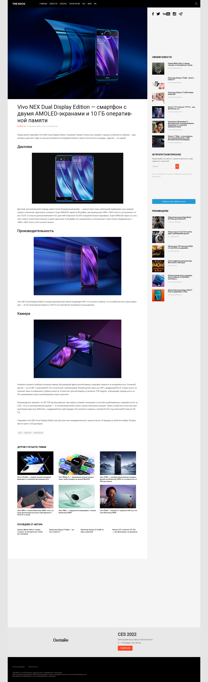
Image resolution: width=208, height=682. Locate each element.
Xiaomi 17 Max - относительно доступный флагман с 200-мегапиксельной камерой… (180, 138)
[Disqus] (78, 591)
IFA (95, 4)
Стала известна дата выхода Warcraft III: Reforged (180, 262)
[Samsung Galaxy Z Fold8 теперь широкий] (158, 98)
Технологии (74, 4)
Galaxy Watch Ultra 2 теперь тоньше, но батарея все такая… (180, 64)
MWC (90, 4)
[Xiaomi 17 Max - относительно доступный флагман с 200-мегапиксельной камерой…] (158, 141)
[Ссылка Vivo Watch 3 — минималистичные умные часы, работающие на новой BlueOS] (77, 463)
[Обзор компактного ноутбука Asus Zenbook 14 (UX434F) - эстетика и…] (158, 281)
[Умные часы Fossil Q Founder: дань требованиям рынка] (158, 237)
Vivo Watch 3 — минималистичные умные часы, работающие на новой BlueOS (76, 478)
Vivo (20, 433)
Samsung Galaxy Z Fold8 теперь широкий (92, 531)
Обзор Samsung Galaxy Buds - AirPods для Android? (180, 218)
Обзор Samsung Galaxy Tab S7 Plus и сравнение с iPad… (180, 291)
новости (27, 433)
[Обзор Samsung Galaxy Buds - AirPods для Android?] (158, 222)
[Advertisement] (61, 545)
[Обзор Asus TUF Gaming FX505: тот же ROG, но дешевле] (158, 251)
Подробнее (125, 648)
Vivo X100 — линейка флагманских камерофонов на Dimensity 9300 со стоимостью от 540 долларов (118, 479)
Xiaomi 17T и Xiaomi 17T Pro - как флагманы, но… (181, 108)
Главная (43, 4)
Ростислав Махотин (50, 126)
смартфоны (38, 433)
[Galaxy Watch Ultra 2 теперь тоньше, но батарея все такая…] (158, 69)
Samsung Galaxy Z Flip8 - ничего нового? (181, 79)
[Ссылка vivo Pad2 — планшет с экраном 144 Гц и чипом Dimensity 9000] (119, 496)
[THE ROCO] (19, 3)
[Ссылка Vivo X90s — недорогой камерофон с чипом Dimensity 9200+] (77, 496)
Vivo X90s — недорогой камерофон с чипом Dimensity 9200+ (77, 511)
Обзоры (63, 4)
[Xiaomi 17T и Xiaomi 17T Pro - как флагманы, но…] (158, 112)
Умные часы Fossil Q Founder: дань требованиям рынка (180, 232)
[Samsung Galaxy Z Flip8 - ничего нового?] (158, 83)
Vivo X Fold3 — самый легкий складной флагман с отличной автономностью (34, 478)
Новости (53, 4)
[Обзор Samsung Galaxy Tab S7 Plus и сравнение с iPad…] (158, 295)
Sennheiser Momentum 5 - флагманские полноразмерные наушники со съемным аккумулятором (181, 124)
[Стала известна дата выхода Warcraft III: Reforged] (158, 266)
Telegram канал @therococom (173, 201)
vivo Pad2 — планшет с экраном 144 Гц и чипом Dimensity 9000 (118, 511)
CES (83, 4)
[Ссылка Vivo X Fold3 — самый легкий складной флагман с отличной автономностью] (36, 463)
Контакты (33, 667)
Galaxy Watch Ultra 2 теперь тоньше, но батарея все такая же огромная (30, 532)
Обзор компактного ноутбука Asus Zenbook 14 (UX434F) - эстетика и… (180, 277)
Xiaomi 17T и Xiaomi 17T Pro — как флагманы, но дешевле (124, 531)
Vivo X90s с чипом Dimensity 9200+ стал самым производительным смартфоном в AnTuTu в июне (35, 512)
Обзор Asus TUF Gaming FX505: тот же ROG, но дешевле (180, 247)
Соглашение (19, 667)
